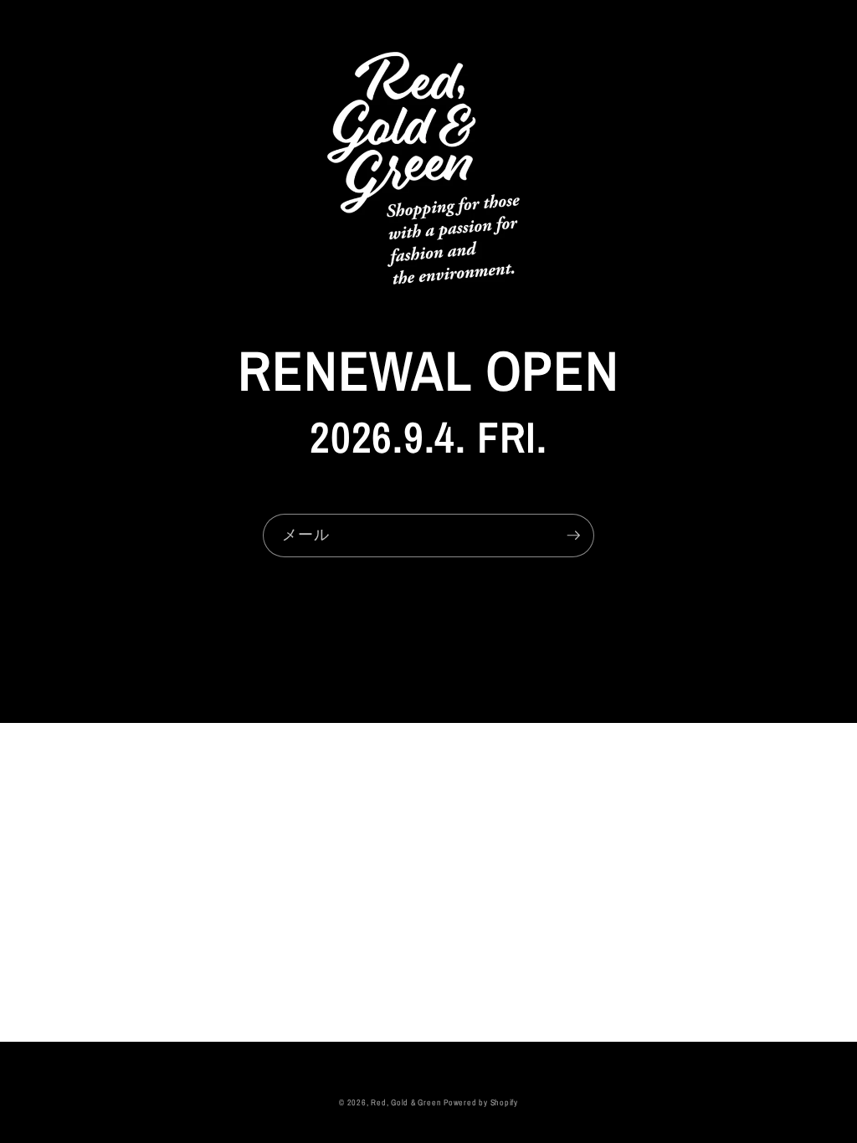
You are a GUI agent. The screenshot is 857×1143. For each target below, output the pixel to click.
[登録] (573, 535)
